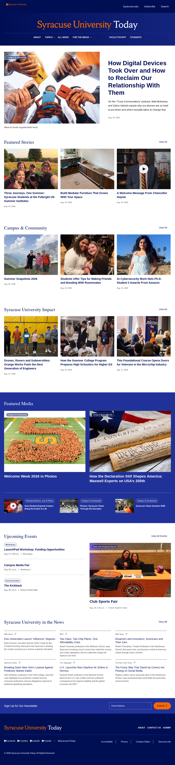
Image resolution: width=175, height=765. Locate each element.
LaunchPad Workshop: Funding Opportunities (34, 549)
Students (136, 37)
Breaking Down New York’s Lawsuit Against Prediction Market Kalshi (28, 669)
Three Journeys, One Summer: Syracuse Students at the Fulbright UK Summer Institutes (29, 197)
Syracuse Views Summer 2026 (150, 506)
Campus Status (143, 742)
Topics (49, 37)
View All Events (159, 536)
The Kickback (13, 585)
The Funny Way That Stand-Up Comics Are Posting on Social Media (139, 669)
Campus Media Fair (17, 565)
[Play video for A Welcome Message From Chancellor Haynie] (144, 169)
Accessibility (107, 742)
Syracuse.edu (130, 6)
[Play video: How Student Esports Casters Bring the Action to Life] (13, 506)
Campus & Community (17, 57)
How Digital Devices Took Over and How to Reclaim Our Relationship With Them (137, 78)
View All (163, 142)
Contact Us (154, 728)
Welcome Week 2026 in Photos (30, 476)
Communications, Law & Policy (39, 501)
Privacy (124, 742)
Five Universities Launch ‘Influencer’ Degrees (29, 639)
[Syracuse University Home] (87, 24)
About (37, 37)
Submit (161, 705)
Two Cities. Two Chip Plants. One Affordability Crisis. (79, 641)
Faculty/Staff (117, 37)
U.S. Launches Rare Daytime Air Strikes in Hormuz (84, 669)
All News (63, 37)
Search (165, 6)
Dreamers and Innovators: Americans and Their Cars (139, 641)
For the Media (81, 37)
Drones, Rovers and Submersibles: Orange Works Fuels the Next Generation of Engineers (27, 364)
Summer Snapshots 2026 (20, 278)
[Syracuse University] (22, 6)
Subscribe (149, 6)
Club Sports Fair (104, 601)
